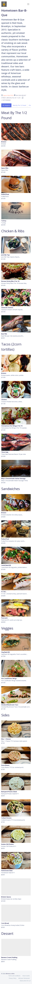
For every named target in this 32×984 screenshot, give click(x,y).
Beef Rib (4, 334)
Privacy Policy (12, 978)
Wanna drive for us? (25, 981)
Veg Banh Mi (5, 652)
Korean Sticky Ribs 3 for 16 (10, 281)
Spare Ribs (4, 168)
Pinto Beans (5, 765)
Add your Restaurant (24, 978)
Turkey (3, 221)
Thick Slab (4, 452)
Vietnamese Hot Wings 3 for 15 (11, 426)
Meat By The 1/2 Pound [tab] (19, 105)
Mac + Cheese (6, 739)
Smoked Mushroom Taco (9, 705)
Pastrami (4, 618)
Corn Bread (5, 923)
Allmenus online (10, 973)
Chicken (4, 399)
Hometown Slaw (7, 871)
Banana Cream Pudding (9, 957)
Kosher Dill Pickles (7, 844)
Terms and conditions (14, 976)
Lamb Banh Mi (6, 565)
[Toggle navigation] (28, 4)
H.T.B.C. (3, 592)
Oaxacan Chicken (7, 308)
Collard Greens (6, 818)
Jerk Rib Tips (5, 255)
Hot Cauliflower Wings (9, 678)
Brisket (3, 142)
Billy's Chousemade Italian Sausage (13, 478)
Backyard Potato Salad (9, 792)
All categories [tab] (6, 105)
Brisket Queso (6, 897)
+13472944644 (5, 100)
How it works (26, 976)
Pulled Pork (5, 194)
